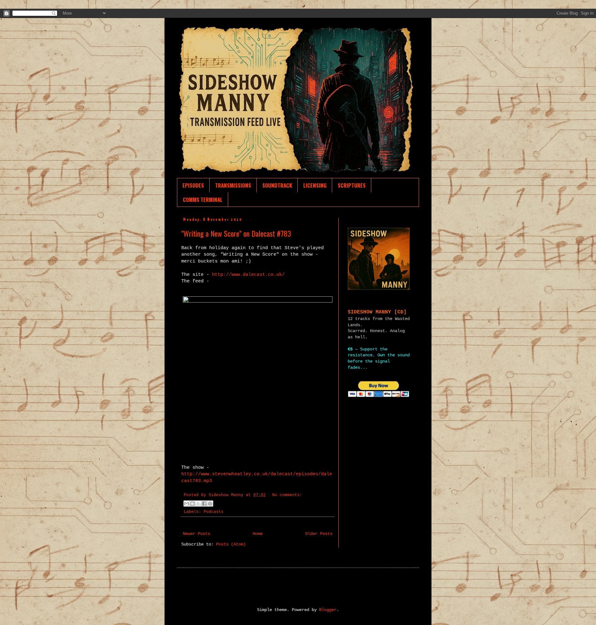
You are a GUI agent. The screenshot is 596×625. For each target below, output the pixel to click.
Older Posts (318, 533)
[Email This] (186, 503)
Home (258, 533)
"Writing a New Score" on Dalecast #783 (236, 233)
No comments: (287, 495)
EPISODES (193, 185)
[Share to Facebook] (204, 503)
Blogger (327, 609)
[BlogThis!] (192, 503)
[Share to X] (198, 503)
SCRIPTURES (352, 185)
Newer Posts (196, 533)
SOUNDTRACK (277, 185)
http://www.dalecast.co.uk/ (248, 274)
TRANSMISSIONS (233, 185)
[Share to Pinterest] (210, 503)
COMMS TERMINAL (203, 199)
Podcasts (214, 512)
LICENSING (315, 185)
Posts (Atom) (231, 544)
